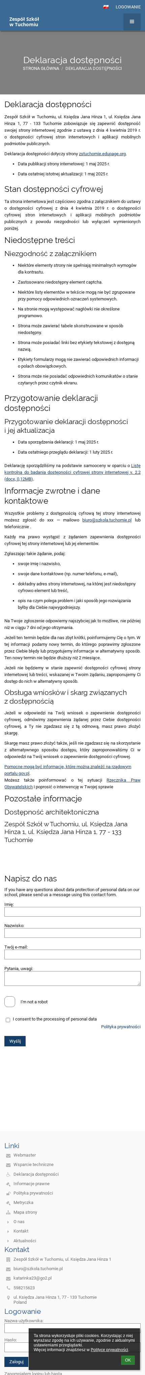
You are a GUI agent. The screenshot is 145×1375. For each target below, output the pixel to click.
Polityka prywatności (121, 1026)
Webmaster (24, 1155)
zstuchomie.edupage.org (102, 153)
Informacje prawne (31, 1183)
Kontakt (20, 1231)
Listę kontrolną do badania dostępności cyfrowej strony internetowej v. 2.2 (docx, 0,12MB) (72, 472)
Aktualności (24, 1240)
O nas (19, 1221)
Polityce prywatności (109, 1349)
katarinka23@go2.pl (32, 1278)
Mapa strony (25, 1212)
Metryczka (23, 1202)
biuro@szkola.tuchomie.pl (107, 520)
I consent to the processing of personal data (55, 1019)
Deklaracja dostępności (93, 68)
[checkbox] (9, 1002)
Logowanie (128, 6)
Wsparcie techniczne (33, 1164)
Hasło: (10, 1339)
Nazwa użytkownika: (24, 1320)
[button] (106, 7)
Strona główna (41, 68)
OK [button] (128, 1360)
